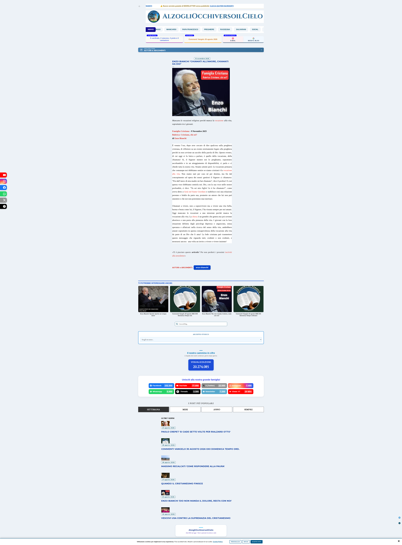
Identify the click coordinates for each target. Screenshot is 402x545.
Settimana (153, 409)
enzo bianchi (202, 267)
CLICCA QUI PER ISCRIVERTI (204, 6)
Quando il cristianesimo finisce (182, 483)
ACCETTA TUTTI (256, 541)
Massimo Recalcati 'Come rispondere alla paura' (193, 466)
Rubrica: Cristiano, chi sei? (184, 135)
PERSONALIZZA (235, 541)
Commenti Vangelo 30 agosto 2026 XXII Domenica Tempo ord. (200, 449)
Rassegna (200, 29)
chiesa (194, 216)
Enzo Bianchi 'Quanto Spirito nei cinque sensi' (164, 39)
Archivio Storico (201, 334)
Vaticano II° (244, 29)
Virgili (259, 29)
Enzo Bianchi (180, 138)
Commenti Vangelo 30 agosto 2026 (203, 39)
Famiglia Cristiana (180, 131)
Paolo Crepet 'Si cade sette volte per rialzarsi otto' (195, 431)
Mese (185, 409)
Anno (216, 409)
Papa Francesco (165, 29)
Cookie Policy (218, 541)
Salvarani (216, 29)
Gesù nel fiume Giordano (195, 191)
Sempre (248, 409)
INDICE (151, 29)
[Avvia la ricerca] (177, 324)
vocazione (219, 120)
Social (230, 29)
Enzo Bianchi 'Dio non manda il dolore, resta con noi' (196, 501)
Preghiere (184, 29)
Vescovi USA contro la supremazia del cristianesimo (195, 518)
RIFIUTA (246, 541)
